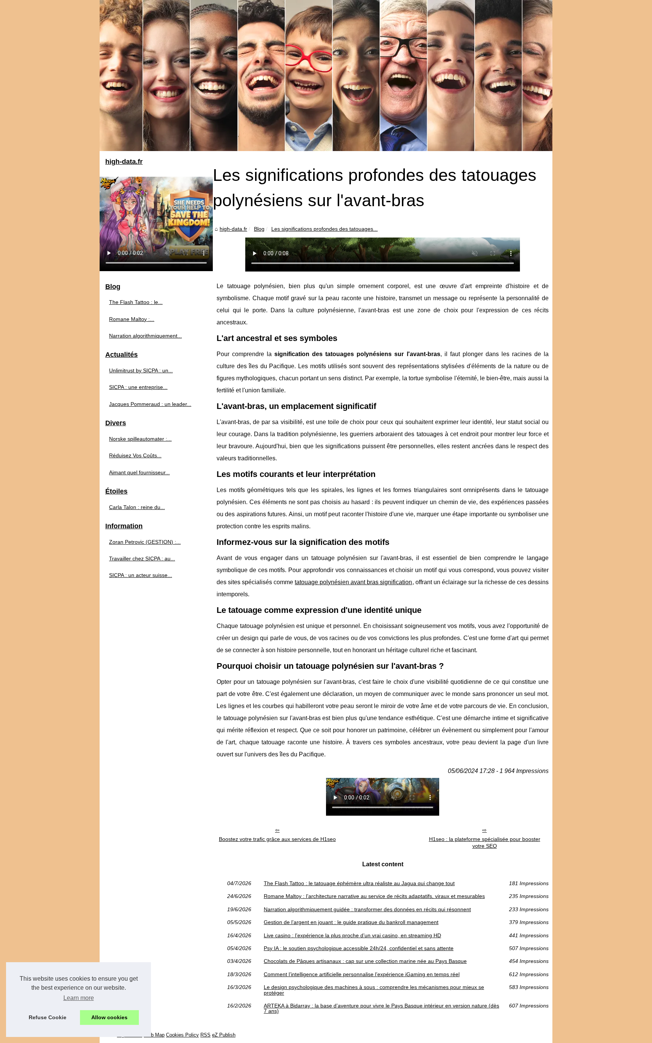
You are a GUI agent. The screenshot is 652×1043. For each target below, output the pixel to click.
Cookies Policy (182, 1035)
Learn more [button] (78, 998)
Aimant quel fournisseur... (139, 472)
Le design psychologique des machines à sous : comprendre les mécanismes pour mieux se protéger (374, 989)
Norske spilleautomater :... (140, 439)
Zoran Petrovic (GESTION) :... (145, 542)
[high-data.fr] (326, 75)
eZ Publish (223, 1035)
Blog (259, 229)
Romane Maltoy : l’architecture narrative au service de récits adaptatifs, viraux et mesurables (374, 896)
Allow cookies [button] (109, 1017)
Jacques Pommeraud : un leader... (150, 404)
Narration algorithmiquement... (145, 336)
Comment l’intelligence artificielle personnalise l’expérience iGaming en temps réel (362, 974)
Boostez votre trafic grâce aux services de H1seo (277, 839)
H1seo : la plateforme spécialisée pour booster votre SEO (484, 842)
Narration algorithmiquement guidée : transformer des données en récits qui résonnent (367, 909)
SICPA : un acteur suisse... (140, 575)
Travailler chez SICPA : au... (142, 558)
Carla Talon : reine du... (137, 507)
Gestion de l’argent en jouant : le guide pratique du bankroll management (351, 922)
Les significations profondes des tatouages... (324, 229)
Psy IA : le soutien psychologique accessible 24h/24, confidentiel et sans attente (359, 948)
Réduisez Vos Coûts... (135, 455)
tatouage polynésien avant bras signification (353, 582)
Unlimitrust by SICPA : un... (141, 370)
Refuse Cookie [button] (47, 1017)
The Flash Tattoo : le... (136, 302)
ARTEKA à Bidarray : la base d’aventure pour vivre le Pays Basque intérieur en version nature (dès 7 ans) (381, 1008)
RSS (205, 1035)
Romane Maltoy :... (131, 319)
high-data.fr (233, 229)
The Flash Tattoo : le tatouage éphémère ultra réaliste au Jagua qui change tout (359, 883)
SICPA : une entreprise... (138, 387)
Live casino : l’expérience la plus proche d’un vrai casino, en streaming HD (352, 935)
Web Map (154, 1035)
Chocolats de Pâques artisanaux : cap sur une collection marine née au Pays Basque (365, 961)
